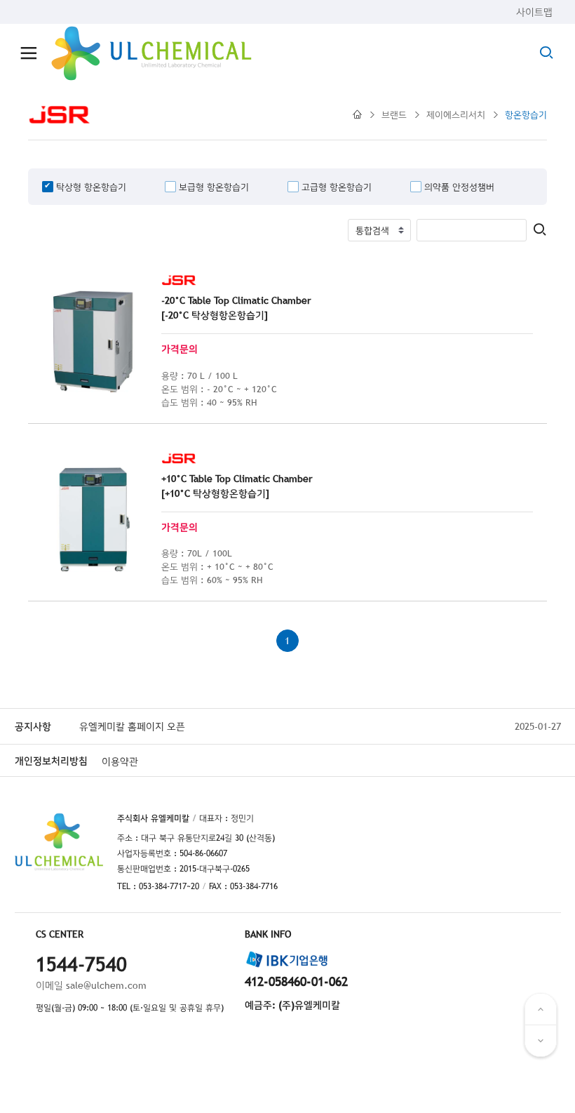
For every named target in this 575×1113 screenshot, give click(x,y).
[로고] (151, 53)
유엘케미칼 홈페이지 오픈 (132, 726)
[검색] (539, 230)
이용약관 (120, 761)
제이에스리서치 (455, 114)
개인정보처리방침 (51, 760)
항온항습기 (526, 114)
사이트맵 (534, 12)
